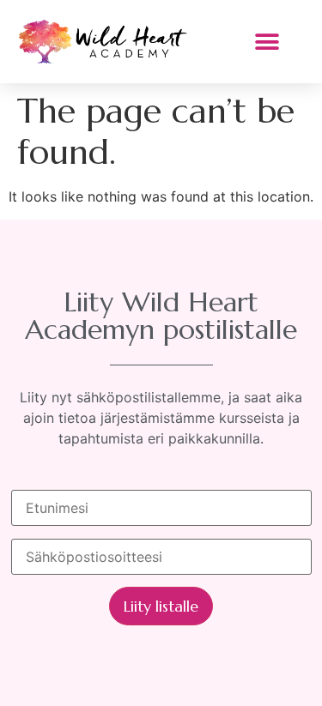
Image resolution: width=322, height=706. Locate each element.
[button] (266, 41)
